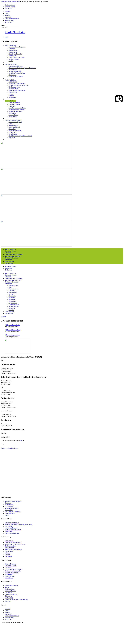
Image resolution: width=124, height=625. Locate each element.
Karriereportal (13, 52)
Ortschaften (12, 113)
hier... (21, 440)
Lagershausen (13, 303)
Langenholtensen (14, 304)
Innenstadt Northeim (15, 130)
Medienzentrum (13, 89)
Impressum (8, 17)
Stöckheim (12, 308)
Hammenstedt (13, 292)
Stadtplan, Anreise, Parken (17, 73)
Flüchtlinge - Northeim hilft (17, 83)
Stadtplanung (13, 134)
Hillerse (11, 294)
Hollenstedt (12, 299)
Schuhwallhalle (13, 115)
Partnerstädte (12, 55)
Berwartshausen (13, 285)
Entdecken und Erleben (16, 66)
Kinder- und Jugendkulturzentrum (19, 85)
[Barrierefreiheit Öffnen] (119, 99)
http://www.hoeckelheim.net (9, 448)
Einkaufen (12, 106)
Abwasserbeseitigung (15, 122)
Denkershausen (13, 289)
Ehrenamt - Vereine (14, 104)
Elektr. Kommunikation (12, 18)
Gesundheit (12, 129)
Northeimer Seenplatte (15, 111)
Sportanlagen (13, 116)
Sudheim (11, 310)
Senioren (11, 96)
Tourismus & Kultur (11, 64)
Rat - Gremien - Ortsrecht (16, 57)
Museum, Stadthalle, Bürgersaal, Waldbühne (22, 68)
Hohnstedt (12, 297)
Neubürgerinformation (15, 54)
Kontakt (7, 15)
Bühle (10, 287)
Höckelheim (8, 270)
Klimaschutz (12, 132)
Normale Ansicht (10, 6)
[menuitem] (64, 5)
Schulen (11, 94)
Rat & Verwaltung (10, 45)
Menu (6, 37)
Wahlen (11, 61)
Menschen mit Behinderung (17, 90)
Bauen (10, 123)
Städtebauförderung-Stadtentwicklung (20, 136)
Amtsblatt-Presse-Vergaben (17, 47)
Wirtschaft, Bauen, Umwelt (13, 120)
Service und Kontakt (15, 71)
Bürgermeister (13, 50)
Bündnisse (12, 48)
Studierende (12, 97)
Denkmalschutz (13, 125)
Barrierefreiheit (9, 20)
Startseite (7, 11)
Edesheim (12, 290)
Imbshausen (12, 301)
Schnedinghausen (14, 306)
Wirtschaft (12, 137)
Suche (6, 13)
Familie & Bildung (10, 80)
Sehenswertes (13, 69)
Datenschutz (8, 22)
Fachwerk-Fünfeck (14, 127)
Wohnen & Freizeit (10, 101)
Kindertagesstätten (14, 87)
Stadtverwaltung (14, 59)
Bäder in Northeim (14, 102)
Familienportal (13, 82)
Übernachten (12, 75)
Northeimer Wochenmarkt (16, 109)
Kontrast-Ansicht (10, 5)
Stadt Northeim (15, 32)
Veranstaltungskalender (16, 76)
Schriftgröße (8, 8)
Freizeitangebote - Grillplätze (17, 108)
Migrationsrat (13, 92)
